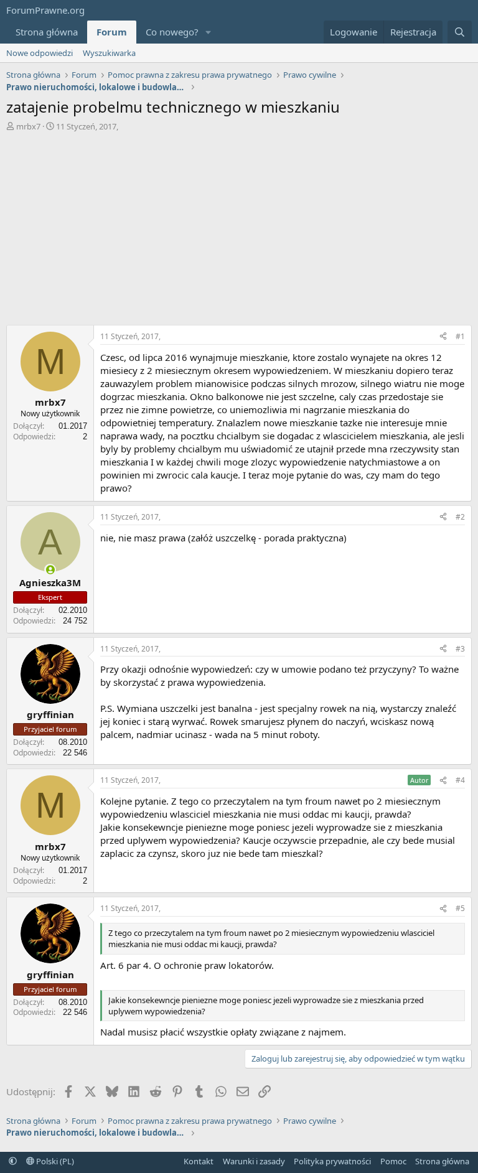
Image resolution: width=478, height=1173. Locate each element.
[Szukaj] (460, 32)
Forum (111, 32)
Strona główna (47, 32)
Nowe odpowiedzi (39, 52)
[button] (208, 32)
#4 (460, 780)
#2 (460, 517)
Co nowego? (172, 32)
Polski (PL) (54, 1161)
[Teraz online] (50, 570)
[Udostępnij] (443, 337)
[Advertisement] (239, 225)
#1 (460, 336)
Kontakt (198, 1161)
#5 (460, 908)
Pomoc (393, 1161)
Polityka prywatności (332, 1161)
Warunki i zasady (254, 1161)
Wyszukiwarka (109, 52)
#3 (460, 648)
